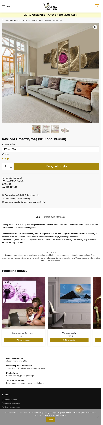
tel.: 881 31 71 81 (70, 15)
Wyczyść (5, 154)
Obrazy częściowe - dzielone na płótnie (28, 20)
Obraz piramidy (69, 333)
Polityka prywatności (11, 407)
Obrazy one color (33, 258)
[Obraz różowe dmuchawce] (23, 303)
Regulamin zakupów (11, 403)
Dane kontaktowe (9, 399)
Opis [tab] (38, 217)
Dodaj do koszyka (56, 166)
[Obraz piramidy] (69, 303)
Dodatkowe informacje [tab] (54, 217)
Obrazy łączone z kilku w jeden (87, 258)
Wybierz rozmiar (23, 340)
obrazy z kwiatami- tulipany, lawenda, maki (57, 258)
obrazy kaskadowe (53, 261)
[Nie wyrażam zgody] (97, 417)
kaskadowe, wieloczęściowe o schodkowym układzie (34, 255)
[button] (95, 27)
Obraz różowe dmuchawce (24, 333)
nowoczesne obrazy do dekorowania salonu (73, 255)
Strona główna (7, 20)
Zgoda (50, 420)
